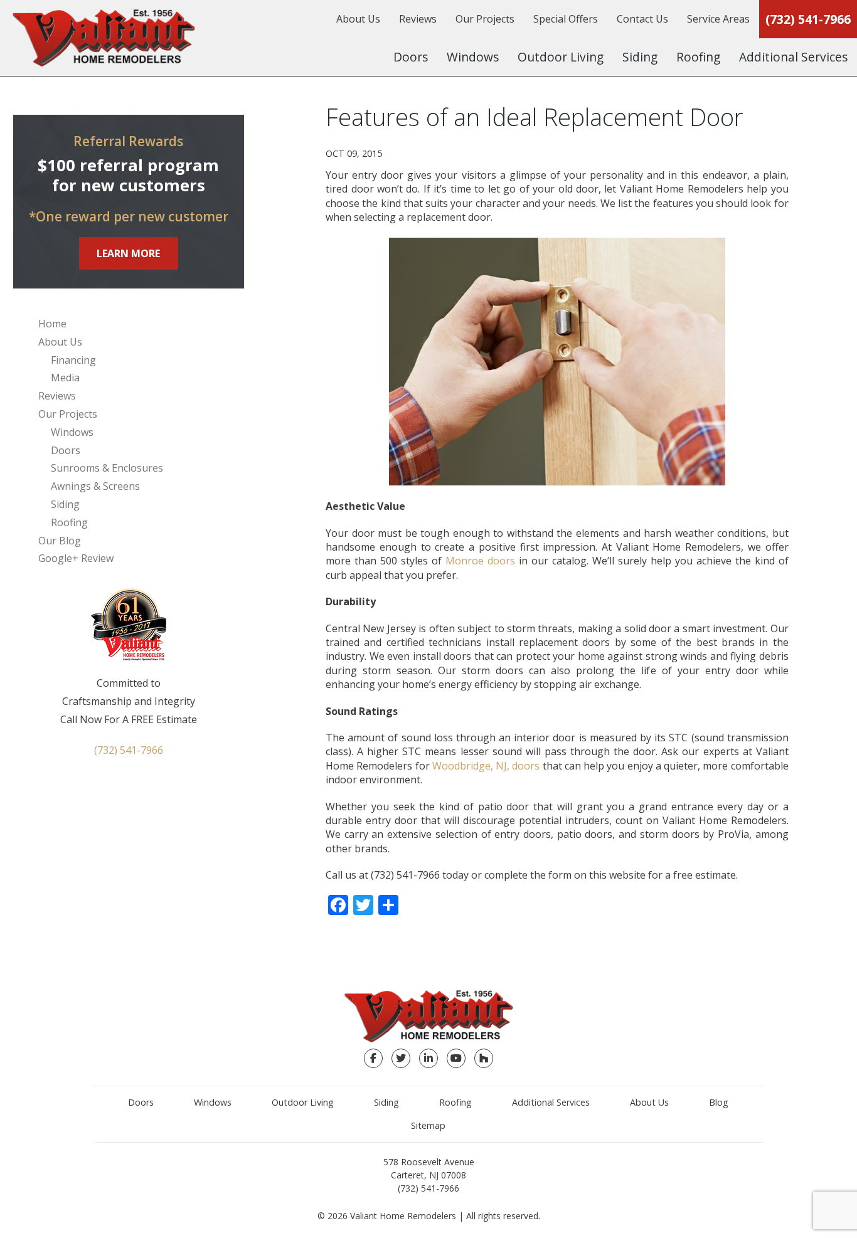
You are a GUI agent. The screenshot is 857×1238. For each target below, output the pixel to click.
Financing (73, 360)
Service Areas (718, 19)
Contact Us (642, 19)
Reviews (418, 19)
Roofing (698, 56)
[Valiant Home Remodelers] (103, 37)
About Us (358, 19)
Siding (639, 56)
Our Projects (484, 19)
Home (52, 324)
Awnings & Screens (95, 486)
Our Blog (59, 541)
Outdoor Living (561, 56)
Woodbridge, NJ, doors (486, 766)
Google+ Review (76, 558)
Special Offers (565, 19)
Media (65, 377)
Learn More (128, 253)
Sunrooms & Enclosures (107, 468)
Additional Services (793, 56)
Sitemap (428, 1125)
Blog (718, 1102)
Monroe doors (480, 561)
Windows (473, 56)
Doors (410, 56)
